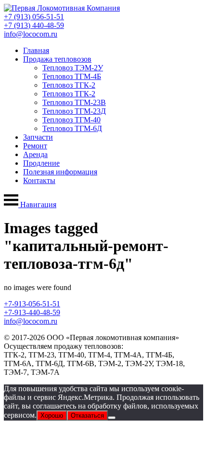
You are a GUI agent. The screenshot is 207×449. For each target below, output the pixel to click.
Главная (36, 50)
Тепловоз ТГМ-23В (74, 102)
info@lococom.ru (30, 34)
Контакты (39, 180)
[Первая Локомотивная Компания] (62, 8)
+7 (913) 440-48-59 (34, 25)
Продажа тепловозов (57, 59)
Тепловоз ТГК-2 (68, 85)
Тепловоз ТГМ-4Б (71, 76)
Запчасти (38, 137)
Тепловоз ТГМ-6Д (72, 128)
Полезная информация (60, 172)
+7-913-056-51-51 (32, 304)
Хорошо (51, 415)
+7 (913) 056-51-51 (34, 17)
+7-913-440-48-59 (32, 312)
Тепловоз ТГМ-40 (71, 120)
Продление (41, 163)
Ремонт (35, 146)
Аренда (35, 154)
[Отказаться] (112, 417)
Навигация (37, 204)
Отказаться (87, 415)
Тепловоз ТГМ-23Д (74, 111)
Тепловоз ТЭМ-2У (72, 68)
